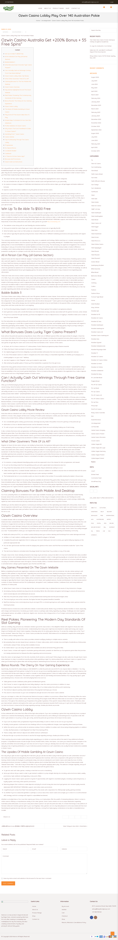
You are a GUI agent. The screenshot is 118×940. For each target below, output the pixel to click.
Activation (103, 507)
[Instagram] (95, 491)
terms (98, 531)
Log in (93, 471)
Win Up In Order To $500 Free (14, 54)
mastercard (100, 519)
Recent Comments (97, 68)
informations (110, 515)
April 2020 (94, 147)
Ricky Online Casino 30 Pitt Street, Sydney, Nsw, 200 (103, 57)
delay (102, 511)
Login (111, 2)
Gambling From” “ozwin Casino (14, 134)
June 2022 (94, 140)
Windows (94, 535)
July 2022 (94, 137)
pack (92, 523)
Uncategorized (45, 20)
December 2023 (96, 105)
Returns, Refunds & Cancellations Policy (74, 922)
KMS (92, 519)
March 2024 (94, 95)
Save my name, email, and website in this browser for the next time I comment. (28, 878)
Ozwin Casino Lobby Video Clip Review (17, 76)
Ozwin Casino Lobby (11, 106)
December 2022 (96, 119)
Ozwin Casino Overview (12, 87)
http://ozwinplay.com (53, 221)
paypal (99, 523)
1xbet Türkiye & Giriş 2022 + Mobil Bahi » (75, 826)
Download (94, 515)
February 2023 (95, 112)
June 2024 (94, 84)
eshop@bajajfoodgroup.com (90, 2)
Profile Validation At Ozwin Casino (15, 126)
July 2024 (94, 81)
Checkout (65, 916)
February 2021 (95, 144)
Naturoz (5, 32)
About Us (47, 8)
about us (93, 507)
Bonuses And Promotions (12, 159)
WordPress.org (96, 481)
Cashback (8, 153)
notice (109, 519)
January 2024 (95, 102)
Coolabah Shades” (11, 151)
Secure (111, 523)
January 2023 (95, 116)
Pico (105, 523)
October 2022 (95, 126)
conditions (94, 511)
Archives (93, 73)
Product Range (58, 8)
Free (101, 515)
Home (40, 8)
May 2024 (94, 88)
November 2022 (96, 123)
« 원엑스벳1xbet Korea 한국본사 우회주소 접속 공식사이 (17, 826)
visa (109, 531)
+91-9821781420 (9, 2)
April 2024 (94, 91)
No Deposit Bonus (10, 148)
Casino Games (9, 137)
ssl (92, 531)
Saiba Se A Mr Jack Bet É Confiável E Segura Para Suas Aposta (101, 51)
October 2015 (95, 151)
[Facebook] (91, 491)
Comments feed (96, 478)
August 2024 (95, 77)
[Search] (115, 30)
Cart (63, 913)
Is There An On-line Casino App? (15, 156)
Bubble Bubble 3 (10, 62)
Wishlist (64, 909)
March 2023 (94, 109)
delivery (109, 511)
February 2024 (95, 98)
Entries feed (95, 474)
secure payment (95, 527)
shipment (112, 527)
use (104, 531)
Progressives (9, 145)
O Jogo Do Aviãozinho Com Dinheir (101, 46)
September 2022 (96, 130)
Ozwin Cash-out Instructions (13, 162)
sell (105, 527)
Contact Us (75, 8)
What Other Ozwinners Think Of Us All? (17, 79)
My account (65, 906)
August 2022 (95, 133)
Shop (67, 8)
